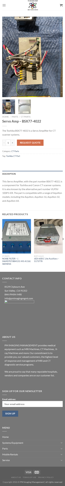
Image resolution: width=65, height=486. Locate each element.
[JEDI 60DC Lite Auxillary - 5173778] (48, 236)
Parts (15, 117)
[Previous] (7, 57)
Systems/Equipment (12, 442)
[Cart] (61, 5)
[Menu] (4, 5)
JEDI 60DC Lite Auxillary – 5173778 (46, 260)
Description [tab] (9, 174)
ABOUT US (16, 477)
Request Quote (30, 142)
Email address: (9, 399)
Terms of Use (29, 477)
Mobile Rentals (10, 454)
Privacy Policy (46, 477)
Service (6, 460)
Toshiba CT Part (13, 156)
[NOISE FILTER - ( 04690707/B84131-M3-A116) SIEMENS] (16, 236)
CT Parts (25, 117)
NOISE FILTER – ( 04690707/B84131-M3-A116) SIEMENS (16, 261)
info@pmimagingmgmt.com (19, 298)
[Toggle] (61, 442)
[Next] (57, 57)
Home (5, 117)
